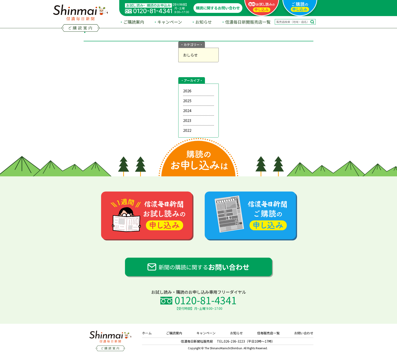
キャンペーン (169, 22)
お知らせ (203, 22)
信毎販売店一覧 (268, 333)
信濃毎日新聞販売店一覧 (248, 22)
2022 (187, 130)
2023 (187, 120)
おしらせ (190, 55)
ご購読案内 (133, 22)
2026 (187, 90)
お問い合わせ (303, 333)
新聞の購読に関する (204, 267)
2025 (187, 100)
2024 (187, 110)
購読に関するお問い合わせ (218, 8)
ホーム (147, 333)
